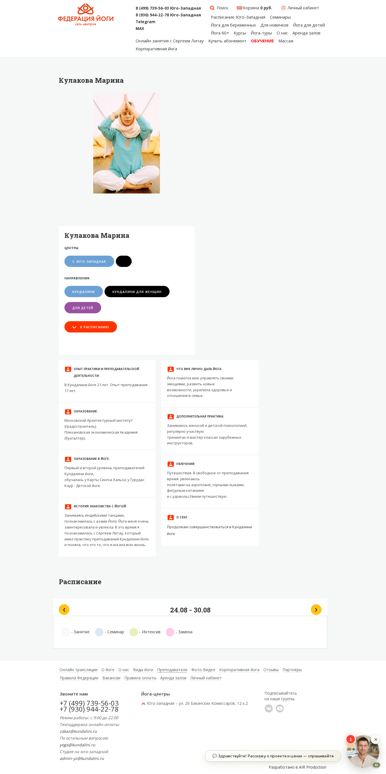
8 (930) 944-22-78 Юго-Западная (168, 15)
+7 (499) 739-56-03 (89, 703)
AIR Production (312, 767)
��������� (268, 708)
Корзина (257, 7)
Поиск (222, 7)
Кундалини (83, 292)
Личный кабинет (303, 7)
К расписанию (94, 327)
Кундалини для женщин (137, 292)
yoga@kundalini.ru (77, 744)
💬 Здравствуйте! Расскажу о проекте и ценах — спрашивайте (273, 756)
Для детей (82, 308)
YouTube (280, 708)
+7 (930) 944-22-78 (89, 709)
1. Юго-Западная (89, 261)
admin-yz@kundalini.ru (82, 758)
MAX (140, 29)
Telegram (145, 22)
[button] (375, 739)
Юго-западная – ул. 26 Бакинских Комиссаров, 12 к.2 (197, 703)
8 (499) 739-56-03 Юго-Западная (168, 8)
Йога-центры (155, 694)
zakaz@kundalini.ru (78, 731)
